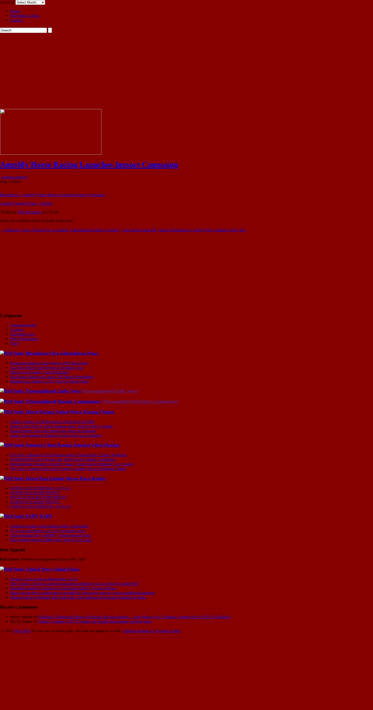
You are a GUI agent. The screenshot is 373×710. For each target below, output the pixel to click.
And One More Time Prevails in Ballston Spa (46, 368)
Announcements (14, 177)
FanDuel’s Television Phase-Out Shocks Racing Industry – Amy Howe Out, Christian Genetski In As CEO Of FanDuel (134, 617)
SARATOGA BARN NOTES (34, 492)
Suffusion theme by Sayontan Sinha (151, 631)
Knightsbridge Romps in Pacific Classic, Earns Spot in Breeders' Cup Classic (72, 464)
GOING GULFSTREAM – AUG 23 (40, 506)
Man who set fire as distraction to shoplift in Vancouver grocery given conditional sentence (82, 593)
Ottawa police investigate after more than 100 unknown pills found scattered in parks (78, 597)
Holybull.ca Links (25, 15)
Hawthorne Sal (22, 334)
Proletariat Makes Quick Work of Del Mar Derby (49, 363)
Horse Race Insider (86, 478)
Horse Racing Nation (92, 411)
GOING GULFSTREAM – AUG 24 (40, 488)
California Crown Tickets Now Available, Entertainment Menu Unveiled (60, 230)
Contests (17, 329)
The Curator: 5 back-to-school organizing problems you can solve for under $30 (74, 583)
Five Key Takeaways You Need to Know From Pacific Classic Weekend (68, 455)
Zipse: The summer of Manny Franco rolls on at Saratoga (56, 435)
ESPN (46, 516)
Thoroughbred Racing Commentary (141, 401)
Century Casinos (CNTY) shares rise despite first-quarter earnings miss (94, 621)
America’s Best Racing (96, 445)
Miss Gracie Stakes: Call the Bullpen (39, 372)
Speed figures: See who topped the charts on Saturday (53, 431)
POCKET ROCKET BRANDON (38, 497)
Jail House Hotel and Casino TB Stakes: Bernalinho (51, 377)
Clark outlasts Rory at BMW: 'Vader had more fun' (50, 535)
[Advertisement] (186, 70)
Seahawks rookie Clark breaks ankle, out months (49, 526)
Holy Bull (22, 631)
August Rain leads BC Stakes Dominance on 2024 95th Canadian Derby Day (183, 230)
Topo (14, 343)
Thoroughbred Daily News (110, 391)
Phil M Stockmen (24, 339)
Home (15, 11)
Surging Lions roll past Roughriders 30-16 (44, 579)
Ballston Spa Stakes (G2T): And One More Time (49, 381)
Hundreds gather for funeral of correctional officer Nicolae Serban (63, 588)
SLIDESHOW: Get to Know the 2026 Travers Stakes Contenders (62, 459)
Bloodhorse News (80, 353)
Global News (66, 569)
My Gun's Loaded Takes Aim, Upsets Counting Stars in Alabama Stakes (68, 468)
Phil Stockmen (29, 212)
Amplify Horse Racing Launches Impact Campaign (89, 164)
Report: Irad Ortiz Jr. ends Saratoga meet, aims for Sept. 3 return (61, 426)
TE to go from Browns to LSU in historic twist (47, 531)
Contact (16, 20)
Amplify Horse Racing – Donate (26, 203)
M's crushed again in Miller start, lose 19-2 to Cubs (51, 540)
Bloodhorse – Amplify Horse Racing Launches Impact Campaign (52, 195)
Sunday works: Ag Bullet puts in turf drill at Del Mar (52, 422)
